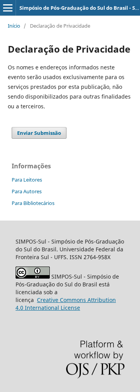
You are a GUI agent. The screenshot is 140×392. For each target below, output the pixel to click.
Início (14, 25)
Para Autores (27, 191)
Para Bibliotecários (33, 203)
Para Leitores (27, 179)
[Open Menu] (8, 8)
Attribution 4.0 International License (66, 303)
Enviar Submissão (39, 132)
